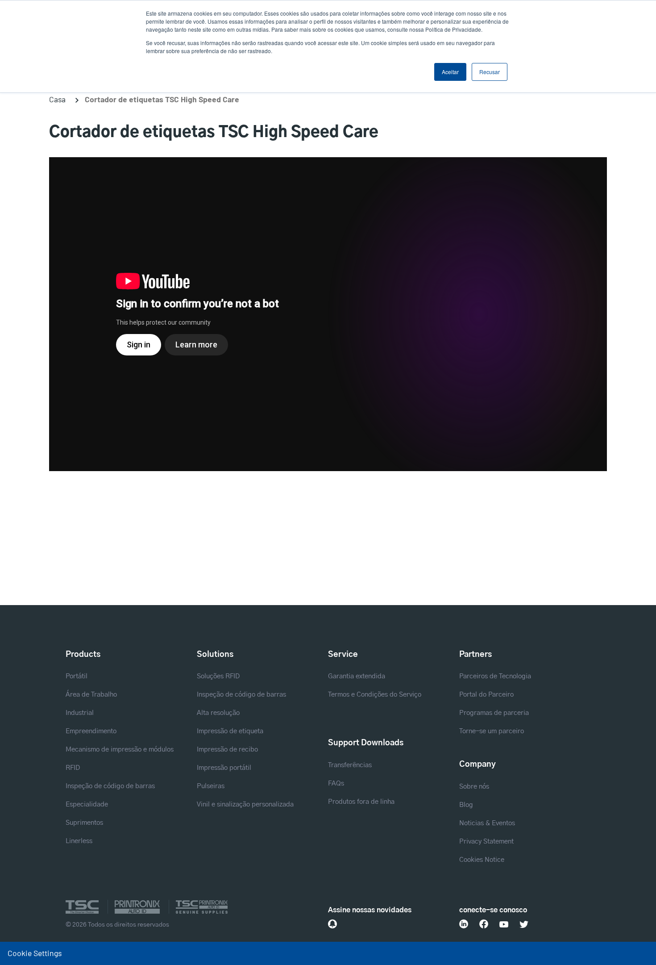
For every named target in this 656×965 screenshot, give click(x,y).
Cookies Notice (481, 859)
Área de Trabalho (91, 694)
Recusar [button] (489, 71)
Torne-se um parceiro (491, 731)
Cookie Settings (35, 953)
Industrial (80, 713)
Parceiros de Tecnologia (495, 676)
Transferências (350, 765)
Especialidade (87, 804)
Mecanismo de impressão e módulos (120, 749)
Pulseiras (210, 786)
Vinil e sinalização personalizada (245, 804)
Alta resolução (218, 713)
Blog (466, 805)
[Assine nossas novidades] (332, 923)
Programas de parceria (494, 713)
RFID (73, 767)
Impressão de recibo (227, 749)
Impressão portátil (224, 767)
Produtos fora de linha (361, 801)
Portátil (76, 676)
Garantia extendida (356, 676)
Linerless (79, 841)
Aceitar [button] (450, 71)
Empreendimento (91, 731)
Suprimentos (84, 822)
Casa (57, 99)
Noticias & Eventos (487, 823)
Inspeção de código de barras (110, 786)
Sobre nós (474, 786)
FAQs (336, 783)
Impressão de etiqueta (230, 731)
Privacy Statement (486, 841)
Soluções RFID (218, 676)
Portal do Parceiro (486, 694)
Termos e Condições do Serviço (374, 694)
